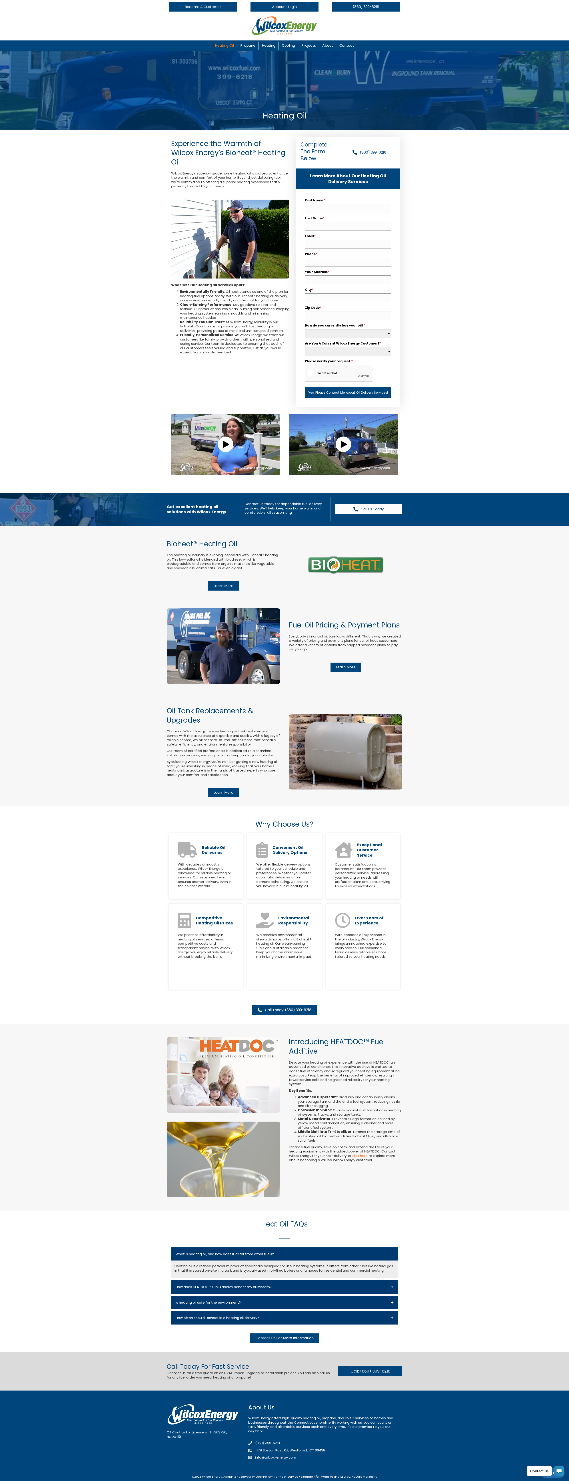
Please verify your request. (329, 361)
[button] (225, 444)
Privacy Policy (262, 1477)
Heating (268, 45)
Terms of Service (286, 1477)
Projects (308, 45)
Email (310, 236)
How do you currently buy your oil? (335, 325)
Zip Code (313, 307)
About (327, 45)
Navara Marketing (364, 1477)
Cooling (288, 45)
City (309, 289)
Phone (311, 254)
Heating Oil (224, 45)
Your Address (317, 272)
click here (360, 1155)
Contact (346, 45)
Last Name (315, 218)
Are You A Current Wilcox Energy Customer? (343, 343)
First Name (315, 200)
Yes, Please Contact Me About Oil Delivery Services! (348, 392)
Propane (247, 45)
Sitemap (307, 1477)
